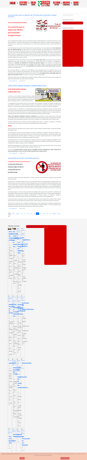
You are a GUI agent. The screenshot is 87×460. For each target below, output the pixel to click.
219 (47, 213)
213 (28, 213)
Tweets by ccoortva (67, 23)
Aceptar (22, 458)
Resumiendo (26, 363)
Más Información (65, 458)
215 (34, 213)
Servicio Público (16, 435)
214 (31, 213)
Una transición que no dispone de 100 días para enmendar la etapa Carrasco (32, 16)
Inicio (13, 213)
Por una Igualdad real (12, 439)
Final (59, 213)
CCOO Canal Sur (13, 81)
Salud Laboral (20, 435)
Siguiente (54, 213)
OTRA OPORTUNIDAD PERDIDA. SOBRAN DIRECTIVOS (27, 86)
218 (44, 213)
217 (40, 213)
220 (50, 213)
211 (22, 213)
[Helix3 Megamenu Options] (78, 10)
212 (25, 213)
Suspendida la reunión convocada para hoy (23, 158)
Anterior (18, 213)
